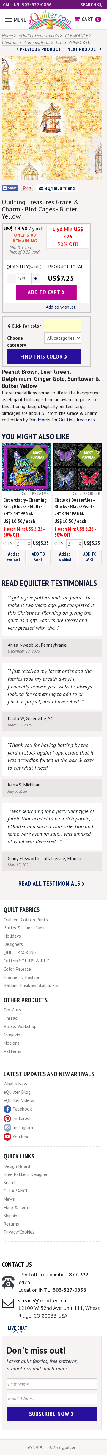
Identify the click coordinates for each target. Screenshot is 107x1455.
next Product (83, 49)
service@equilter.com (43, 1300)
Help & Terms (18, 1207)
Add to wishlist (61, 307)
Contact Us (17, 1264)
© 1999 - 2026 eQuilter (51, 1447)
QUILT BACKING (20, 952)
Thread (11, 1018)
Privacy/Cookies (19, 1232)
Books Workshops (21, 1026)
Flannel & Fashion (22, 977)
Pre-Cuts (12, 1010)
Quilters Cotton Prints (26, 919)
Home (7, 35)
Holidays (12, 936)
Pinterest (21, 1118)
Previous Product (39, 49)
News (9, 1199)
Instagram (22, 1127)
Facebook (22, 1109)
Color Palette (17, 969)
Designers (13, 944)
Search (88, 4)
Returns (11, 1224)
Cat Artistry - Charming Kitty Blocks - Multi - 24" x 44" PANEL (25, 507)
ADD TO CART (38, 556)
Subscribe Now (50, 1414)
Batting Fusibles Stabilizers (31, 985)
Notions (12, 1043)
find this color (42, 356)
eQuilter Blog (17, 1092)
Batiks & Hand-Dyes (24, 927)
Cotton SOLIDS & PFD (27, 961)
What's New (15, 1084)
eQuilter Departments (39, 35)
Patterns (12, 1051)
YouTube (20, 1137)
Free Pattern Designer (26, 1174)
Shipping (12, 1215)
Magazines (14, 1035)
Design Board (17, 1166)
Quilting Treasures (77, 420)
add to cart (45, 292)
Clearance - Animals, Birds (26, 42)
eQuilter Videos (19, 1100)
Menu (20, 20)
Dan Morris (39, 420)
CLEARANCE (76, 35)
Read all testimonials (50, 883)
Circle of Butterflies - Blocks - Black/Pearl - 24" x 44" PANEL (74, 507)
